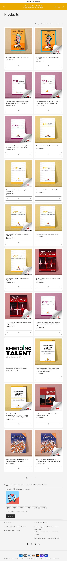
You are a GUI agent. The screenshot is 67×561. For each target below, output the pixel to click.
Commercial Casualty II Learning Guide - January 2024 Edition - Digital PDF (18, 146)
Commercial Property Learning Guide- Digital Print (18, 279)
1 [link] (26, 477)
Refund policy (40, 558)
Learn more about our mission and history (47, 538)
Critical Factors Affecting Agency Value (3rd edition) (48, 279)
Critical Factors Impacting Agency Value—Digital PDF (18, 323)
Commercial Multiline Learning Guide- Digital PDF (17, 234)
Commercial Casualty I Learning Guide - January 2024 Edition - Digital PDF (48, 102)
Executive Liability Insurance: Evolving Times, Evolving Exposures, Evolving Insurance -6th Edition (47, 369)
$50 (14, 508)
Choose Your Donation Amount (17, 512)
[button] (4, 6)
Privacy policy (48, 558)
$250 (28, 508)
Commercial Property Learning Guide (47, 234)
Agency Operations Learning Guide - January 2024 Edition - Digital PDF (17, 102)
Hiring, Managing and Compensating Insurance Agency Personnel (17, 460)
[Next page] (40, 477)
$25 (8, 508)
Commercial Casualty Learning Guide (47, 146)
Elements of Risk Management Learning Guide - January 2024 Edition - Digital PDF (48, 324)
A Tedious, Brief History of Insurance (17, 57)
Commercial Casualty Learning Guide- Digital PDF (18, 190)
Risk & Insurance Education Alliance (17, 558)
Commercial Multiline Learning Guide (47, 190)
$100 (21, 508)
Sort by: (37, 24)
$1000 (43, 508)
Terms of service (57, 558)
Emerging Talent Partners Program (16, 368)
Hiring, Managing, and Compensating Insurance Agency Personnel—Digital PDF (48, 460)
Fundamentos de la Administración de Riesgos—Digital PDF (47, 414)
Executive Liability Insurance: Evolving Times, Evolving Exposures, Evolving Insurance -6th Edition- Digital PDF (17, 415)
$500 (35, 508)
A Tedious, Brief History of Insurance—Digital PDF (47, 58)
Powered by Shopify (30, 558)
